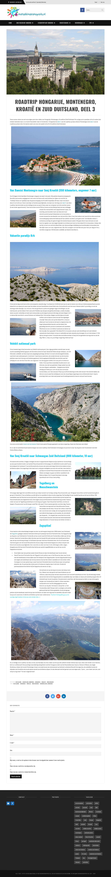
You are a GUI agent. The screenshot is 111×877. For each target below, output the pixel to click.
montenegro (35, 683)
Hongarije (37, 682)
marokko (77, 828)
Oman (76, 841)
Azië (91, 807)
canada (77, 816)
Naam (12, 735)
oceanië (98, 837)
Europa (91, 820)
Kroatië (44, 682)
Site (11, 750)
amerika (77, 807)
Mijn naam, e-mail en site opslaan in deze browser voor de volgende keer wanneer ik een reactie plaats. (37, 760)
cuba (85, 820)
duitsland (16, 683)
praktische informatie (94, 841)
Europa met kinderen (28, 682)
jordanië (83, 824)
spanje (76, 854)
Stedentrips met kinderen (45, 23)
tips (84, 858)
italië (76, 824)
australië (85, 807)
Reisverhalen (79, 23)
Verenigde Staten (92, 858)
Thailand (77, 858)
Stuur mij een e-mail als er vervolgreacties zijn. (22, 766)
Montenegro (50, 682)
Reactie (12, 711)
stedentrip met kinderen (95, 854)
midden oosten (97, 828)
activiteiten (89, 803)
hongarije (23, 683)
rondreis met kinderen (46, 683)
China (94, 816)
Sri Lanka (84, 854)
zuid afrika (85, 862)
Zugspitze (15, 533)
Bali (96, 807)
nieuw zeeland (78, 837)
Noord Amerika (89, 837)
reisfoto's (77, 845)
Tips (90, 23)
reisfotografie (86, 845)
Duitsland (18, 682)
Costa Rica (78, 820)
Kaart (96, 2)
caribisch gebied (86, 816)
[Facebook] (12, 803)
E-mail (12, 743)
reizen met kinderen (80, 849)
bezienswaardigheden (80, 811)
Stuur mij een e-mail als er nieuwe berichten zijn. (23, 772)
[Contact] (8, 803)
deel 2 (92, 121)
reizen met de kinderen (30, 444)
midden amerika (87, 828)
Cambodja (98, 811)
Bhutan (91, 811)
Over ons (102, 2)
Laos (96, 824)
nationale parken (89, 832)
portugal (84, 841)
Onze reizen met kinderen (23, 23)
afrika (96, 803)
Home (10, 23)
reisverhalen (96, 845)
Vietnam (77, 862)
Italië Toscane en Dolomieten (32, 2)
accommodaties (79, 803)
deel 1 (59, 121)
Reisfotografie (64, 23)
